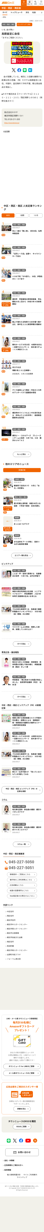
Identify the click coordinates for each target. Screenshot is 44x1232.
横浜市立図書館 (13, 933)
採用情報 (7, 1170)
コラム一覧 (21, 844)
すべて (4, 12)
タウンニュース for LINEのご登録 (21, 1066)
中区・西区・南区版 (11, 8)
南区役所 (10, 942)
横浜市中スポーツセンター (17, 924)
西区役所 (10, 916)
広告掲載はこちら (16, 885)
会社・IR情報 (9, 1161)
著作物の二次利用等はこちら (21, 880)
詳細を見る (21, 1109)
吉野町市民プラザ (14, 955)
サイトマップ (22, 1177)
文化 (27, 12)
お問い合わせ (24, 1152)
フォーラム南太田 (14, 959)
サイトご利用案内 (30, 1175)
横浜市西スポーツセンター (17, 929)
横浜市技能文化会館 (14, 937)
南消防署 (10, 946)
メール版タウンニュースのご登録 (21, 1073)
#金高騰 (6, 131)
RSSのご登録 (21, 1127)
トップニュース (16, 12)
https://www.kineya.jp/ (11, 123)
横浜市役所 (11, 920)
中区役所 (10, 912)
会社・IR (29, 4)
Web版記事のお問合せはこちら (22, 896)
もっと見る (21, 454)
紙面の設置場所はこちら (19, 891)
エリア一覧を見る (21, 555)
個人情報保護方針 (14, 1175)
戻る (4, 17)
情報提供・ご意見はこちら (20, 874)
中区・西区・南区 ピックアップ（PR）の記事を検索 (21, 790)
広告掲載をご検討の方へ (13, 1165)
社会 (34, 12)
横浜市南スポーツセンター (17, 950)
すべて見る (21, 644)
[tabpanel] (22, 52)
